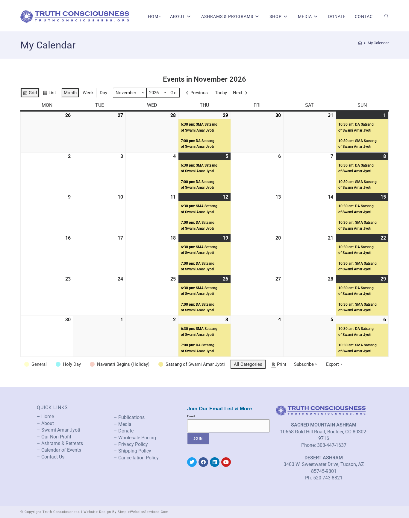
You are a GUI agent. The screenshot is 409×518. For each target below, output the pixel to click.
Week (88, 92)
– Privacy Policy (131, 444)
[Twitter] (192, 462)
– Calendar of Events (59, 450)
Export (332, 364)
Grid (30, 94)
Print (278, 365)
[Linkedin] (214, 462)
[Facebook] (203, 462)
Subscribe (304, 364)
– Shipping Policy (132, 451)
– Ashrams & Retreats (60, 443)
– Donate (124, 431)
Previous (199, 92)
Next (237, 92)
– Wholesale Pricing (135, 438)
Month (70, 92)
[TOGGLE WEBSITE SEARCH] (386, 16)
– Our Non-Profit (54, 437)
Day (103, 92)
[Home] (360, 43)
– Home (45, 416)
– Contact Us (50, 457)
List (49, 94)
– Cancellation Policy (136, 458)
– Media (122, 424)
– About (45, 423)
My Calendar (378, 43)
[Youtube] (226, 462)
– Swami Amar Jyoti (58, 430)
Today (221, 92)
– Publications (129, 417)
